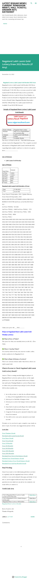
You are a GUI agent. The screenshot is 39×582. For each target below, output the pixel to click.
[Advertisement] (19, 38)
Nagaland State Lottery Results (11, 504)
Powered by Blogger (20, 577)
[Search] (31, 3)
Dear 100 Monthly (7, 446)
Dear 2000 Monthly (8, 453)
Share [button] (33, 517)
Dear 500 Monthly (7, 448)
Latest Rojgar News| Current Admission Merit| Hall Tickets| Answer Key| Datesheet (14, 7)
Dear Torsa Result (7, 441)
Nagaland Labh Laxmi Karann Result (13, 436)
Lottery (10, 517)
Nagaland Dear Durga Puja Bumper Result (14, 456)
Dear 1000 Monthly (8, 451)
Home (5, 23)
